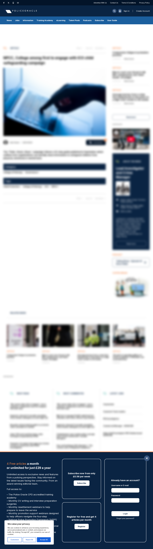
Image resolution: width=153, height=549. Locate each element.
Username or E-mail (120, 485)
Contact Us (114, 3)
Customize (15, 540)
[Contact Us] (18, 3)
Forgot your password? (125, 518)
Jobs (17, 20)
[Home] (20, 11)
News (9, 20)
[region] (29, 532)
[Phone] (13, 3)
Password (115, 495)
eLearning (60, 20)
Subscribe (99, 20)
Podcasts (87, 20)
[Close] (147, 458)
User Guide (112, 20)
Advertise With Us (100, 3)
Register (81, 526)
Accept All (44, 540)
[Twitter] (8, 3)
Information (28, 20)
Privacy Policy (144, 3)
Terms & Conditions (129, 3)
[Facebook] (3, 3)
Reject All (29, 540)
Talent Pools (74, 20)
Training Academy (45, 20)
